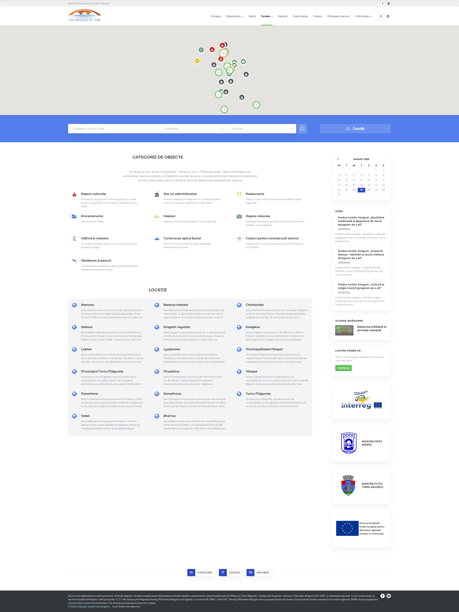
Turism (265, 16)
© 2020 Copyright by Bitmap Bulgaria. (89, 606)
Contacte (343, 368)
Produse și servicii (339, 16)
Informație (362, 16)
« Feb (338, 158)
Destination (233, 16)
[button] (381, 16)
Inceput (216, 16)
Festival (282, 16)
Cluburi (317, 16)
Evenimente (300, 16)
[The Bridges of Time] (84, 16)
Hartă (252, 16)
